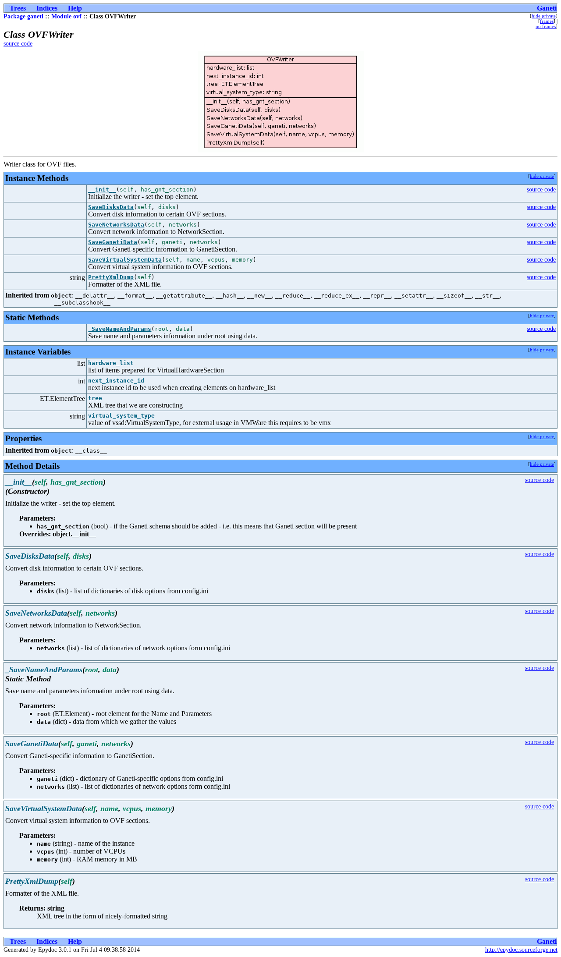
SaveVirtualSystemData (125, 259)
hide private (544, 15)
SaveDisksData (111, 207)
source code (18, 43)
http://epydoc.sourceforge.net (521, 949)
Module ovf (66, 16)
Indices (46, 8)
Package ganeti (23, 16)
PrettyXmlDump (111, 277)
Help (75, 8)
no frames (546, 26)
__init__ (102, 189)
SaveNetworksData (116, 224)
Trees (18, 8)
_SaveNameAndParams (119, 329)
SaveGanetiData (112, 242)
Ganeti (547, 8)
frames (547, 21)
